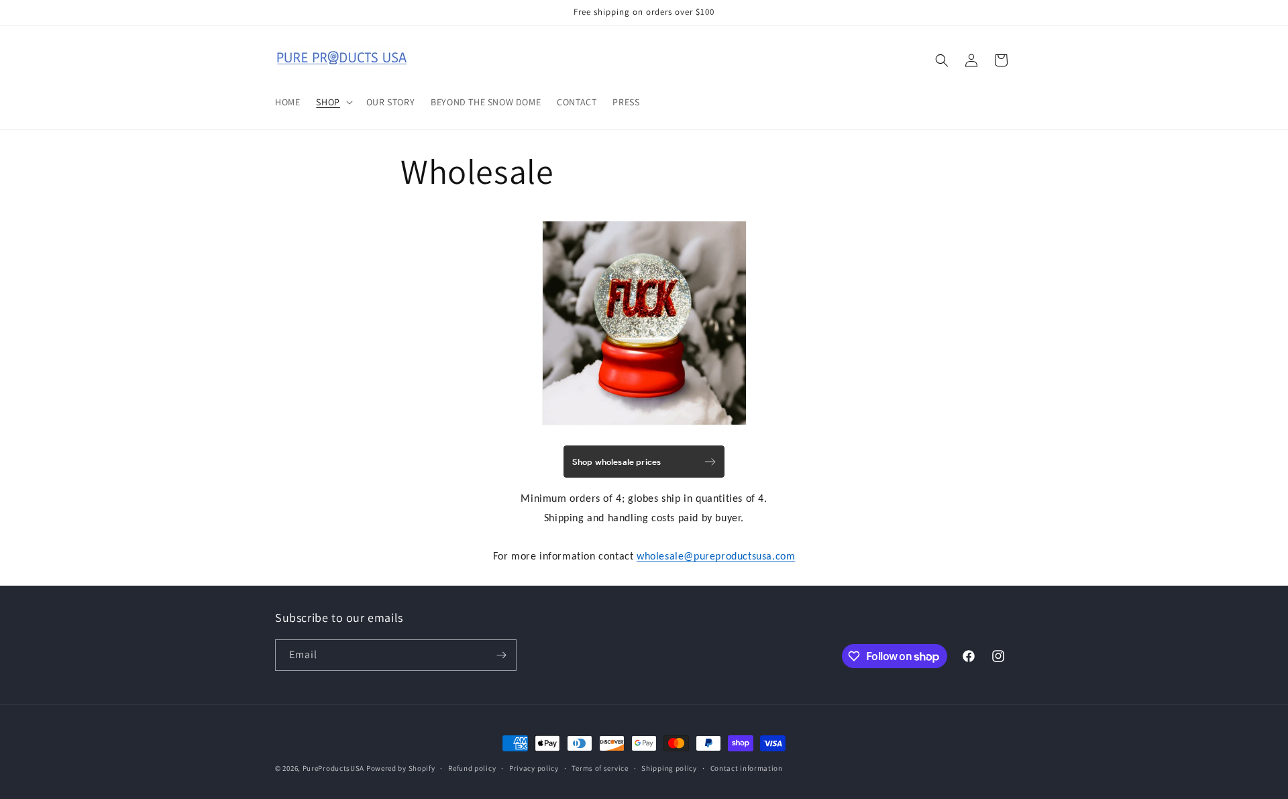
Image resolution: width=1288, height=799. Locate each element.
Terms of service (600, 768)
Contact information (746, 768)
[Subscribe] (501, 655)
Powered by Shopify (400, 768)
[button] (333, 102)
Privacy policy (534, 768)
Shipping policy (669, 768)
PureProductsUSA (334, 768)
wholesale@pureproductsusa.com (716, 556)
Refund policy (472, 768)
